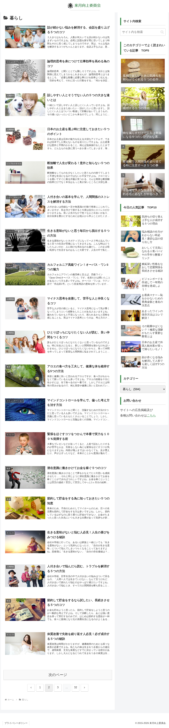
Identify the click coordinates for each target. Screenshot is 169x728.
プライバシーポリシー (16, 723)
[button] (162, 32)
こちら (151, 415)
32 (75, 687)
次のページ (58, 675)
